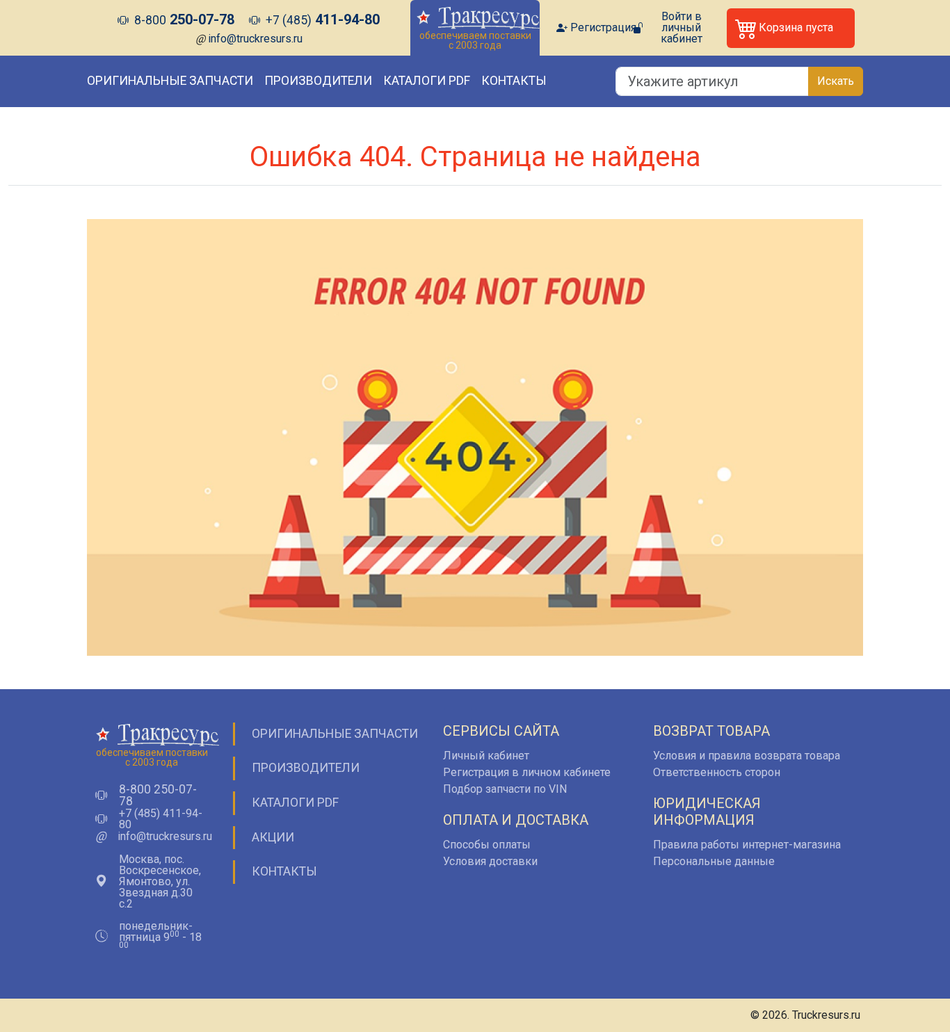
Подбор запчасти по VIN (505, 789)
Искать (835, 81)
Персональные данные (714, 861)
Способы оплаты (487, 844)
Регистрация (603, 27)
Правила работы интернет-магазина (747, 844)
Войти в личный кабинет (681, 28)
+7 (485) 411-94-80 (160, 819)
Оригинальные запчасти (170, 81)
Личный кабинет (486, 755)
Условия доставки (490, 861)
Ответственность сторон (716, 772)
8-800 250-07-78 (158, 796)
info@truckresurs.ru (255, 38)
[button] (791, 28)
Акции (273, 837)
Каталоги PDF (426, 81)
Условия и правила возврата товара (746, 755)
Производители (318, 81)
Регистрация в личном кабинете (527, 772)
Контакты (514, 81)
